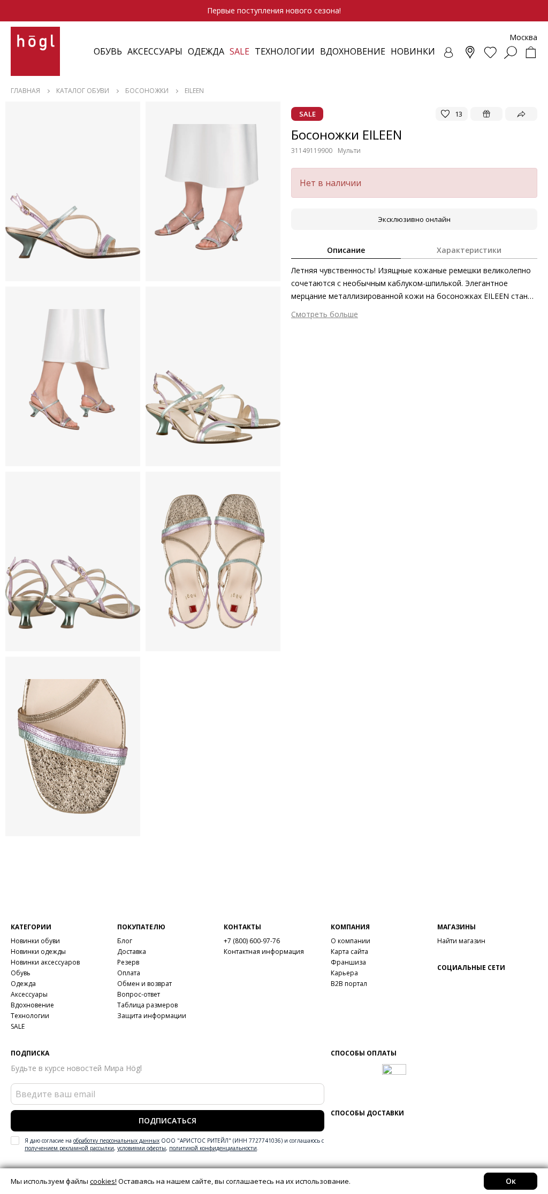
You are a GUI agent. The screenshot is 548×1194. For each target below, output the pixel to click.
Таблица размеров (147, 1005)
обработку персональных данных (116, 1140)
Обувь (108, 51)
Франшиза (348, 962)
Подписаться (167, 1120)
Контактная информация (264, 951)
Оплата (128, 972)
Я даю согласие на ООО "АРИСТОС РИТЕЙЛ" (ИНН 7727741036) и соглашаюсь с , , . (174, 1144)
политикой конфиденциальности (213, 1148)
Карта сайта (349, 951)
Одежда (206, 51)
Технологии (30, 1015)
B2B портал (349, 983)
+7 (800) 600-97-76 (252, 940)
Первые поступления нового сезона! (274, 10)
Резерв (128, 962)
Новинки (413, 51)
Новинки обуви (35, 940)
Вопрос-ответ (138, 994)
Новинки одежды (38, 951)
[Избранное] (490, 52)
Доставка (131, 951)
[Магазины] (469, 52)
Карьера (344, 972)
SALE (18, 1026)
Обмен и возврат (144, 983)
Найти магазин (461, 940)
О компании (350, 940)
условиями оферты (141, 1148)
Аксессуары (154, 51)
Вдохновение (352, 51)
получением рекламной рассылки (69, 1148)
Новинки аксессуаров (45, 962)
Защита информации (151, 1015)
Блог (124, 940)
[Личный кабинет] (449, 52)
